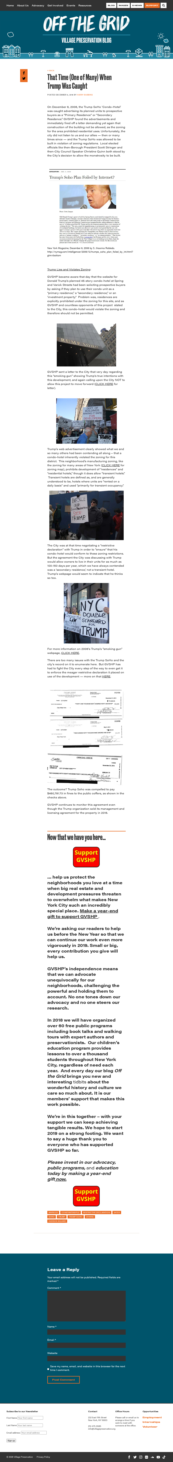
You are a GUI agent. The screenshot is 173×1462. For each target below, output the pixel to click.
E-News (137, 5)
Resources (84, 5)
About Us (23, 5)
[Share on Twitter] (23, 78)
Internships (151, 1422)
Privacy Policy (43, 1456)
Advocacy (38, 5)
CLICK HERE (104, 384)
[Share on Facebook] (23, 73)
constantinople (70, 1212)
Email (51, 1339)
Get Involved (55, 5)
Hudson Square (57, 1221)
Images (123, 5)
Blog (111, 5)
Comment (54, 1287)
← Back (50, 70)
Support (152, 5)
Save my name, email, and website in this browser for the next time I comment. (87, 1368)
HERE (106, 676)
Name (51, 1326)
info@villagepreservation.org (101, 1428)
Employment (152, 1417)
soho (51, 1216)
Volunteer (150, 1426)
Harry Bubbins (85, 94)
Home (10, 5)
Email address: (13, 1432)
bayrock (53, 1212)
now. (60, 1179)
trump (61, 1216)
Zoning (90, 1216)
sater (117, 1212)
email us (132, 1417)
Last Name (11, 1425)
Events (70, 5)
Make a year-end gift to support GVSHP (82, 913)
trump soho (75, 1216)
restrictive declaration (96, 1212)
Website (52, 1353)
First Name (11, 1417)
